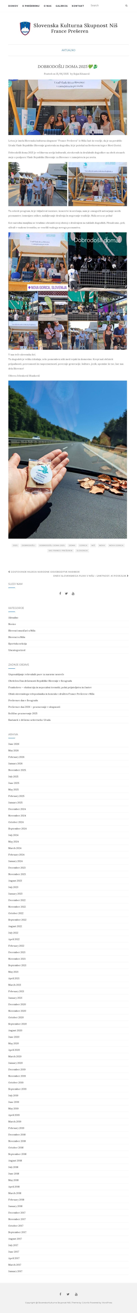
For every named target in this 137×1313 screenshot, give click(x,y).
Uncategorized (16, 650)
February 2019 (16, 1128)
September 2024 (17, 828)
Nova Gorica (116, 545)
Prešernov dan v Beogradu (23, 700)
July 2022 (13, 932)
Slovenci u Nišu (16, 637)
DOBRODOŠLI (28, 545)
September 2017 (17, 1232)
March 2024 (14, 848)
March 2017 (14, 1264)
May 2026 (13, 750)
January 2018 (15, 1206)
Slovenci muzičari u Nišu (21, 630)
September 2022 (17, 919)
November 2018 (17, 1141)
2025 (15, 545)
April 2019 (14, 1115)
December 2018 (17, 1134)
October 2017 (15, 1225)
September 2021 (17, 965)
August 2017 (15, 1238)
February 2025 (16, 796)
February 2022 (16, 945)
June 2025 (13, 783)
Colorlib (85, 1302)
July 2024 (13, 835)
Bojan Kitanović (82, 73)
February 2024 (16, 854)
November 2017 (17, 1219)
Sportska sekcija (17, 643)
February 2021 (16, 991)
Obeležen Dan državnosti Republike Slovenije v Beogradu (40, 680)
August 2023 (15, 880)
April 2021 (13, 978)
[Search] (126, 5)
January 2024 (15, 861)
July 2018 (13, 1167)
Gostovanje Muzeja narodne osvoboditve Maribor (45, 572)
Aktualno (68, 50)
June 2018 (13, 1173)
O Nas (47, 6)
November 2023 (17, 874)
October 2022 (15, 913)
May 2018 (13, 1180)
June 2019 (13, 1102)
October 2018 (15, 1147)
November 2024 (17, 815)
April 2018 (14, 1186)
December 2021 (16, 952)
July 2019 (13, 1095)
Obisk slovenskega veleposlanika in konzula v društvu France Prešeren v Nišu (51, 693)
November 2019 (17, 1075)
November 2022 (17, 906)
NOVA (102, 545)
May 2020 (13, 1043)
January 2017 (15, 1271)
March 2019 (14, 1121)
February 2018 (16, 1199)
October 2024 (16, 822)
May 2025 (13, 789)
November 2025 (17, 770)
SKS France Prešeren (60, 551)
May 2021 (13, 971)
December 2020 (17, 1004)
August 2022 (15, 926)
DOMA (72, 545)
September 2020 (17, 1023)
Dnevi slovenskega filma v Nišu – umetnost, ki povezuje (90, 576)
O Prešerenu (31, 6)
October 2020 (16, 1017)
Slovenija (82, 551)
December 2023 (17, 867)
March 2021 (14, 984)
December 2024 (17, 809)
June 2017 (13, 1251)
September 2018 (17, 1154)
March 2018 (14, 1193)
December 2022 (17, 900)
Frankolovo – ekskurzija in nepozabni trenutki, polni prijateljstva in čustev (50, 687)
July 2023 (13, 887)
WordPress (107, 1302)
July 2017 (13, 1245)
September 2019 (17, 1088)
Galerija (62, 6)
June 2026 (13, 743)
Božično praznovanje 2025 (22, 713)
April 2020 (14, 1049)
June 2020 (13, 1036)
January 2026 (15, 763)
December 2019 (17, 1069)
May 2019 (13, 1108)
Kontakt (78, 6)
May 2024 (13, 841)
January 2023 (15, 893)
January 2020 (15, 1062)
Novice (12, 624)
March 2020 (15, 1056)
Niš (93, 545)
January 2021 (15, 997)
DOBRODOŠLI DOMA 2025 (52, 545)
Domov (13, 6)
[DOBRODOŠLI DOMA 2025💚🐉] (67, 107)
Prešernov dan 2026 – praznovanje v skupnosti (34, 706)
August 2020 (15, 1030)
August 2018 (15, 1160)
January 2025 (15, 802)
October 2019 (15, 1082)
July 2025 (13, 776)
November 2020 (17, 1010)
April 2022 (14, 939)
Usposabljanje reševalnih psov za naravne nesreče (36, 674)
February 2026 (16, 756)
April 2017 (13, 1258)
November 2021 (17, 958)
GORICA (83, 545)
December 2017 (16, 1212)
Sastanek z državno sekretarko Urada (29, 719)
